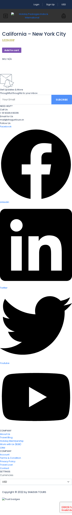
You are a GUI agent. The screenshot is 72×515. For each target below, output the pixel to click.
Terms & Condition (10, 458)
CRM (2, 447)
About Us (5, 434)
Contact (4, 468)
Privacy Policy (7, 461)
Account (4, 454)
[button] (63, 16)
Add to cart (11, 50)
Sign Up (50, 4)
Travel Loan (6, 464)
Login (36, 4)
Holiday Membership (12, 441)
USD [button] (64, 4)
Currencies (6, 475)
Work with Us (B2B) (10, 444)
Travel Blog (6, 437)
